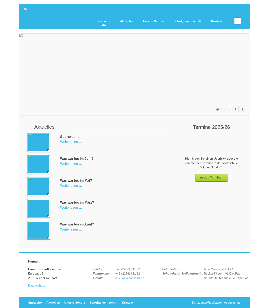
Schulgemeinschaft (187, 21)
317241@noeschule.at (130, 278)
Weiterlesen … (71, 142)
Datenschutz (36, 285)
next (243, 109)
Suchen (238, 21)
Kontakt (216, 21)
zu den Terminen (211, 177)
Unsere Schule (153, 21)
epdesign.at (232, 302)
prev (235, 109)
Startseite (103, 21)
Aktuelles (126, 21)
